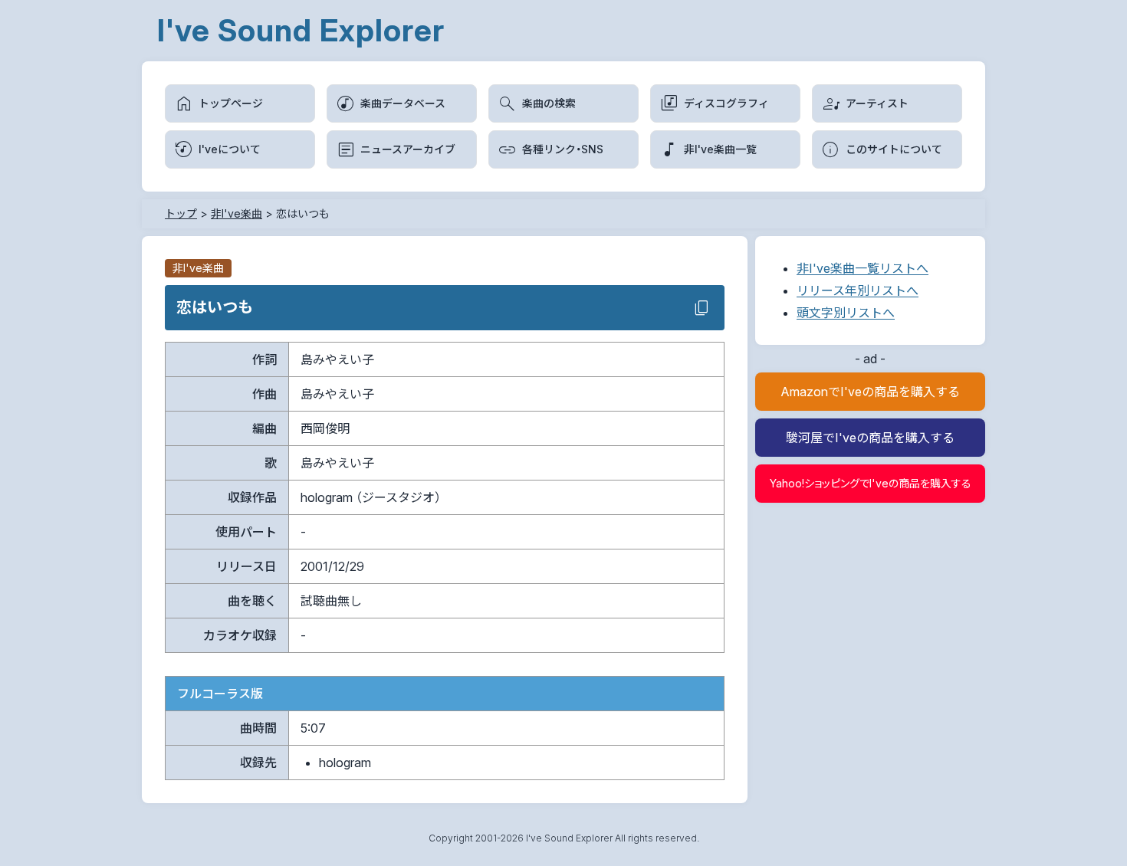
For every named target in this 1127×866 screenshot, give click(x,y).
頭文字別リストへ (846, 312)
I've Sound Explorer (301, 30)
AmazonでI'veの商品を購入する (870, 391)
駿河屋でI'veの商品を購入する (870, 437)
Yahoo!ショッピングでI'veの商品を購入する (870, 483)
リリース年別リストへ (857, 290)
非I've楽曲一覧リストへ (862, 268)
